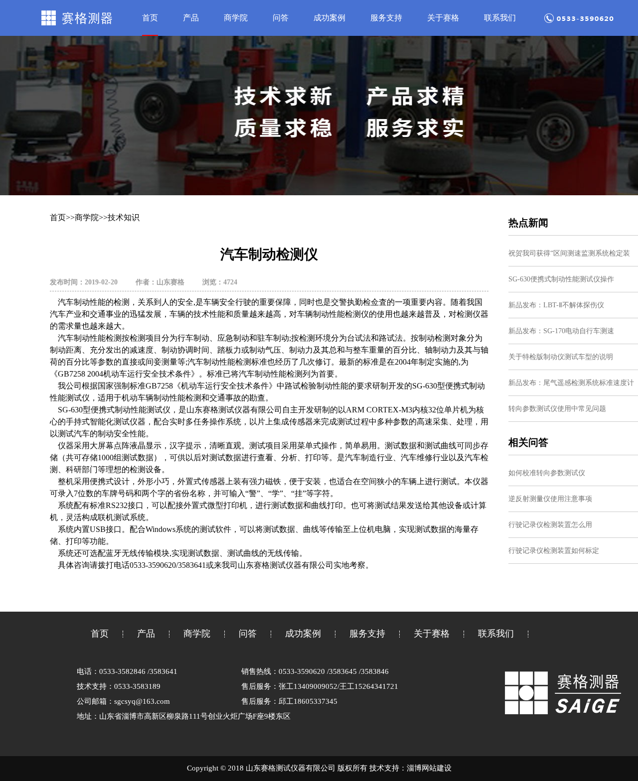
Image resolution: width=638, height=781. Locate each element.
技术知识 (124, 217)
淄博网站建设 (429, 768)
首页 (150, 17)
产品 (191, 17)
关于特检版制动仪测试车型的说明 (560, 357)
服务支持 (386, 17)
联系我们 (500, 17)
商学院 (236, 17)
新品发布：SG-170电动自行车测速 (561, 331)
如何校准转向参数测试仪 (546, 473)
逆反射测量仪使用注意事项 (550, 499)
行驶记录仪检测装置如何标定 (553, 550)
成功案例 (329, 17)
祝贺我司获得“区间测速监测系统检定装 (569, 253)
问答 (281, 17)
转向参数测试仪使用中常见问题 (557, 408)
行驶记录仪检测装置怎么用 (550, 524)
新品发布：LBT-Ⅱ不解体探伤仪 (556, 305)
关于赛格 (443, 17)
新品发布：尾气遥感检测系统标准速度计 (571, 383)
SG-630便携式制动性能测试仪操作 (561, 279)
